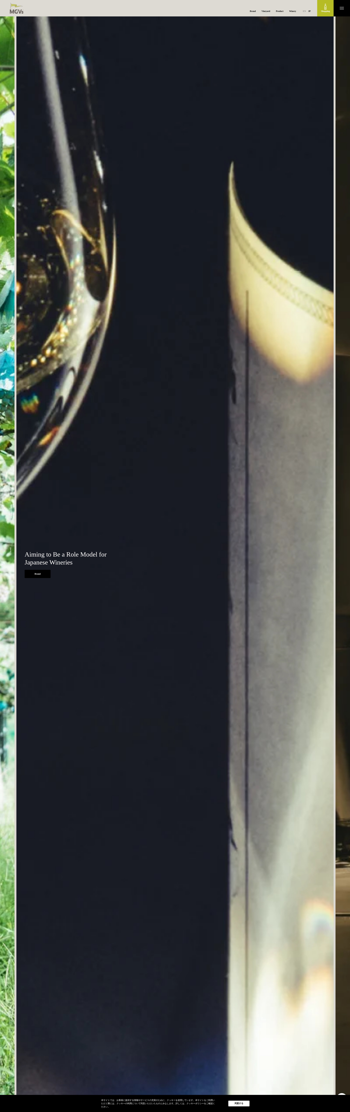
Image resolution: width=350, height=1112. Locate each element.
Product (279, 11)
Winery (292, 11)
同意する (239, 1103)
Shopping (325, 11)
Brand (253, 11)
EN (304, 11)
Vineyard (266, 11)
